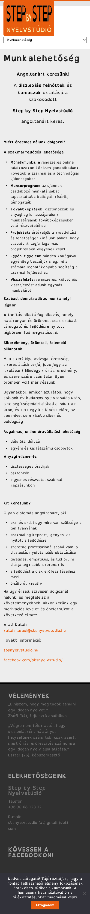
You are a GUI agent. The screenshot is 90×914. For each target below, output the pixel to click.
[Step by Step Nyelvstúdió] (28, 35)
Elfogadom (45, 905)
